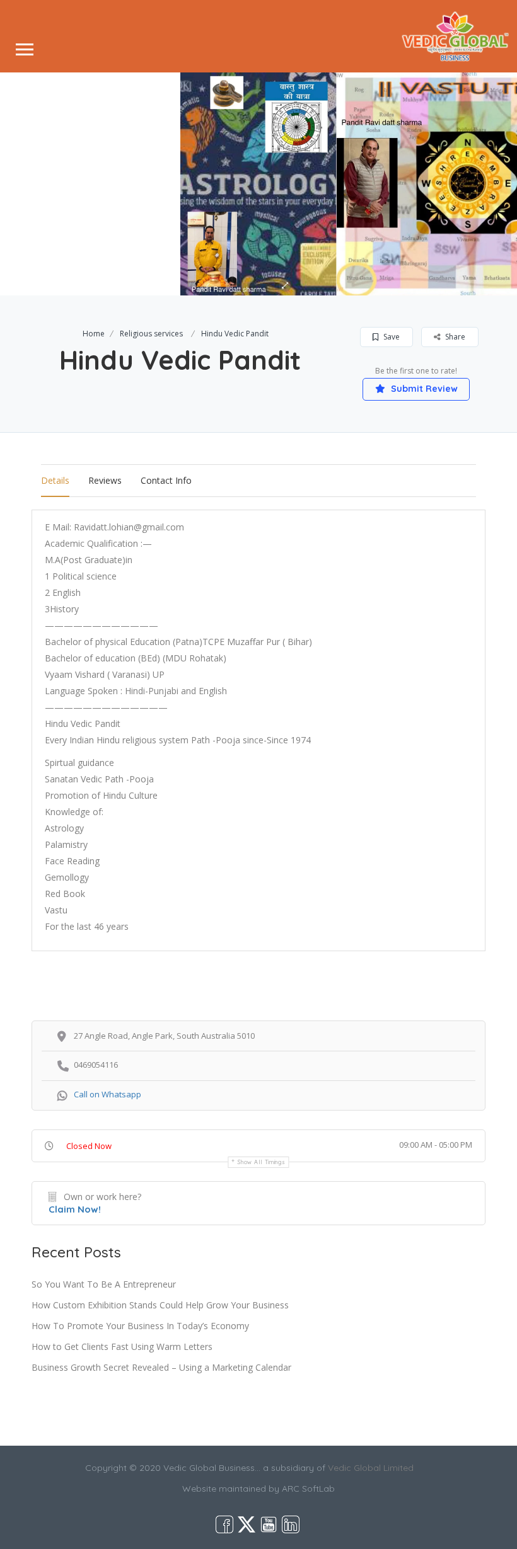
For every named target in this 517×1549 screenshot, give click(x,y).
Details (55, 480)
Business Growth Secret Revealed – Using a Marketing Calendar (161, 1367)
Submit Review (423, 388)
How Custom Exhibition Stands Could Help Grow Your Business (160, 1305)
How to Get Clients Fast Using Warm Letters (122, 1346)
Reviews (105, 480)
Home (94, 333)
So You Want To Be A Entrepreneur (104, 1284)
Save (390, 336)
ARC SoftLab (308, 1488)
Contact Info (166, 480)
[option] (258, 183)
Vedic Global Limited (371, 1467)
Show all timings (261, 1161)
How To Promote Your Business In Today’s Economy (140, 1326)
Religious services (151, 333)
